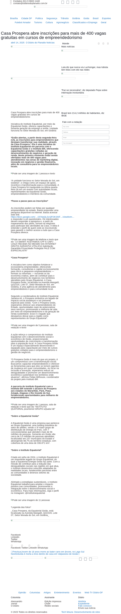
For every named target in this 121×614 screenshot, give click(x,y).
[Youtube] (78, 2)
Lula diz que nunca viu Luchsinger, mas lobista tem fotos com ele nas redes (84, 68)
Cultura (49, 22)
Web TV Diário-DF (94, 592)
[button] (16, 546)
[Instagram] (68, 2)
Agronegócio (62, 22)
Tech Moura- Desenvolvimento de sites (80, 612)
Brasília (14, 18)
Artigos (47, 592)
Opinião (22, 592)
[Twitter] (62, 2)
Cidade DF (26, 18)
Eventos (77, 592)
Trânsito (65, 18)
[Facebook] (73, 2)
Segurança (51, 18)
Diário (81, 597)
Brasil (96, 18)
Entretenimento (61, 592)
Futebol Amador (23, 22)
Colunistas (35, 592)
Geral (103, 22)
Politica (39, 18)
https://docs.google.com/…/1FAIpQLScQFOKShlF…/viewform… (42, 217)
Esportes (106, 18)
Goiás (86, 18)
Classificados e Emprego (84, 22)
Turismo (38, 22)
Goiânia (76, 18)
